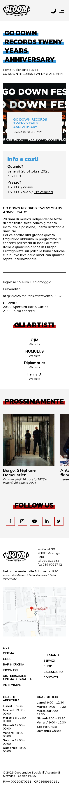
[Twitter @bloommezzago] (59, 521)
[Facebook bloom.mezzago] (10, 521)
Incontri (10, 670)
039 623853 (50, 560)
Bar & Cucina (13, 664)
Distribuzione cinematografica (17, 677)
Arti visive (12, 685)
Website (34, 344)
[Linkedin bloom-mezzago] (47, 521)
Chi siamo (51, 655)
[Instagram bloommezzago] (22, 521)
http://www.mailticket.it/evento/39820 (33, 296)
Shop (47, 666)
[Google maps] (34, 635)
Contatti (51, 677)
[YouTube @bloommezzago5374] (34, 521)
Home (7, 69)
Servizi (49, 660)
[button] (63, 10)
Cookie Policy (27, 776)
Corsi (7, 659)
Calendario (20, 69)
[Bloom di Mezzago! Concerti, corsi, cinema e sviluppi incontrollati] (17, 10)
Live (33, 69)
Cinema (8, 653)
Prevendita (43, 192)
